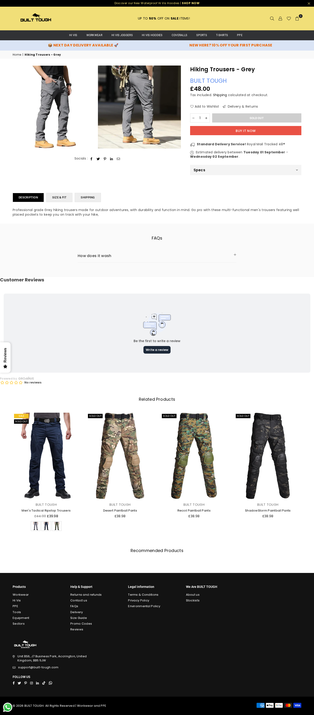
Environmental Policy (144, 606)
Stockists (193, 600)
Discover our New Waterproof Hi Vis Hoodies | (157, 3)
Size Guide (78, 618)
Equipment (21, 618)
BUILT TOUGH (208, 81)
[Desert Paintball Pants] (120, 456)
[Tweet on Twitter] (98, 159)
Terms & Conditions (143, 594)
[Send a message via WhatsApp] (7, 707)
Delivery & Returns (242, 106)
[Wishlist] (289, 18)
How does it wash (94, 255)
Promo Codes (81, 623)
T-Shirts (222, 35)
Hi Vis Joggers (122, 35)
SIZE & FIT (59, 197)
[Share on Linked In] (111, 159)
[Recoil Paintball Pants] (194, 456)
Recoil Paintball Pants (194, 510)
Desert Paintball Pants (120, 510)
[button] (297, 18)
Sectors (19, 623)
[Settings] (280, 18)
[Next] (308, 473)
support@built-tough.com (38, 667)
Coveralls (179, 35)
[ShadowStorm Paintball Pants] (268, 456)
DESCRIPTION (28, 197)
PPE (240, 35)
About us (193, 594)
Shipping (220, 95)
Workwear (94, 35)
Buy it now (246, 131)
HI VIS (73, 35)
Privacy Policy (138, 600)
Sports (201, 35)
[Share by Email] (118, 159)
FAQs (74, 606)
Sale (21, 416)
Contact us (78, 600)
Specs (199, 170)
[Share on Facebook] (91, 159)
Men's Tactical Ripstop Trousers (46, 510)
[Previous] (6, 473)
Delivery (76, 612)
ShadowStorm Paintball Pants (268, 510)
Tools (17, 612)
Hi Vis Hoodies (152, 35)
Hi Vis (17, 600)
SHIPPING (88, 197)
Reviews (76, 629)
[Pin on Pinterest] (105, 159)
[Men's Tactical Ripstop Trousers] (46, 456)
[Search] (272, 18)
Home (17, 55)
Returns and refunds (86, 594)
